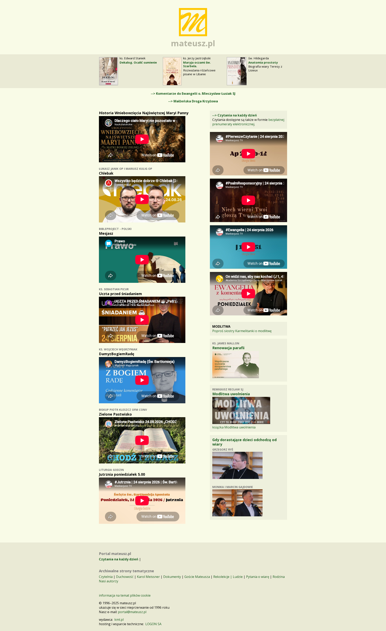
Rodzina (279, 576)
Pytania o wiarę (257, 576)
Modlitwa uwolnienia (231, 393)
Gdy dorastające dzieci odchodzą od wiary (244, 442)
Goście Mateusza (197, 576)
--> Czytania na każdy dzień (234, 115)
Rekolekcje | (223, 576)
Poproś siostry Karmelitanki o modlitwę (242, 331)
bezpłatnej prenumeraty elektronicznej (248, 121)
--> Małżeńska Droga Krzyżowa (193, 101)
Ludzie (238, 576)
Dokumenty (172, 576)
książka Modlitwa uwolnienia (234, 427)
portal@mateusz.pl (132, 612)
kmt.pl (119, 619)
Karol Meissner (148, 576)
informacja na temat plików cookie (125, 595)
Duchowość (124, 576)
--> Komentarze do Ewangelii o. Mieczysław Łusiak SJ (193, 93)
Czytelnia (106, 576)
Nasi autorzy (108, 581)
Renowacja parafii (228, 347)
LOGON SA (153, 624)
